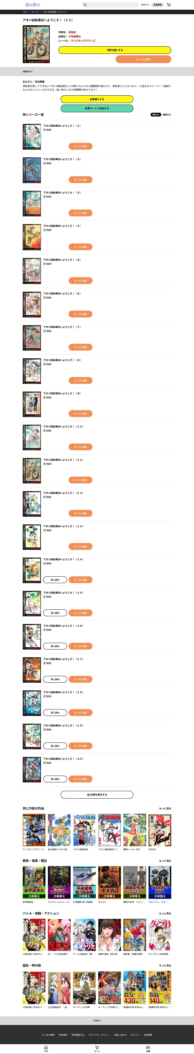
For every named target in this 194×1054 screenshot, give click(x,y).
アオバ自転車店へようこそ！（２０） (63, 758)
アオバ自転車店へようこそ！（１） (62, 125)
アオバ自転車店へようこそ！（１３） (63, 526)
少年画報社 (75, 36)
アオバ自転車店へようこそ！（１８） (63, 692)
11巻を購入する (115, 50)
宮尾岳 (72, 32)
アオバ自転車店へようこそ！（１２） (63, 492)
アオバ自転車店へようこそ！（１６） (63, 625)
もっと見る (165, 808)
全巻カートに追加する (97, 108)
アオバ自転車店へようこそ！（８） (62, 360)
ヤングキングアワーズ (83, 40)
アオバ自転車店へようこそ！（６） (62, 293)
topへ (97, 1020)
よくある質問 (48, 1035)
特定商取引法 (78, 1035)
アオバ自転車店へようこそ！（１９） (63, 725)
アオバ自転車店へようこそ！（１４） (63, 559)
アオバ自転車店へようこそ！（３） (62, 192)
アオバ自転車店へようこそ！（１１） (63, 459)
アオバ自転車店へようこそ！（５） (62, 259)
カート (97, 1051)
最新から (167, 114)
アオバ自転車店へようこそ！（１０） (63, 426)
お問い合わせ (120, 1035)
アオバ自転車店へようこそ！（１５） (63, 592)
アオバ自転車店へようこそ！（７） (62, 326)
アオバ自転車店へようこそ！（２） (62, 159)
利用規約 (63, 1035)
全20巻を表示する (97, 794)
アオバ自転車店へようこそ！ (55, 12)
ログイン (145, 4)
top (25, 12)
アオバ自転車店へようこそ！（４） (62, 225)
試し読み (55, 579)
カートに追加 (143, 59)
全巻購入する (97, 99)
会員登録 (158, 4)
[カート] (169, 5)
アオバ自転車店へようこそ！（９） (62, 393)
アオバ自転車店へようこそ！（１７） (63, 659)
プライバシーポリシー (99, 1035)
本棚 (148, 1051)
